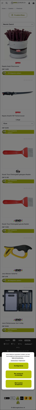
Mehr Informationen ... (18, 358)
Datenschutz (14, 360)
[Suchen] (7, 3)
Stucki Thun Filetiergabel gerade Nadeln (15, 224)
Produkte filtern (19, 15)
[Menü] (2, 3)
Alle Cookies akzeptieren (19, 383)
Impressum (22, 360)
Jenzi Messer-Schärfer (9, 274)
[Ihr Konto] (29, 3)
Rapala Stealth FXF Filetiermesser (13, 116)
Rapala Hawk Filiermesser (10, 66)
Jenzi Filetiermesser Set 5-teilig (12, 323)
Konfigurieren (18, 366)
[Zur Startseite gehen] (18, 3)
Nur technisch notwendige (18, 374)
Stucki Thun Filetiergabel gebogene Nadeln (16, 174)
